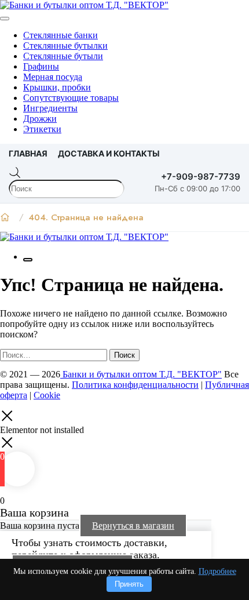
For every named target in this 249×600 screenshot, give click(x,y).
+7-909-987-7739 (200, 176)
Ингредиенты (50, 108)
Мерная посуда (52, 77)
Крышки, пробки (57, 87)
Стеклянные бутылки (65, 45)
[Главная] (5, 217)
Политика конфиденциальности (135, 385)
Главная (28, 153)
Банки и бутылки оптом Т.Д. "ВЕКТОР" (141, 374)
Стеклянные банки (60, 35)
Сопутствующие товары (71, 98)
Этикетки (42, 129)
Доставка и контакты (109, 153)
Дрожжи (40, 118)
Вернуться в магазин (133, 525)
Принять (129, 584)
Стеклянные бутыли (63, 56)
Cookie (47, 395)
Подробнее (217, 571)
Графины (41, 66)
